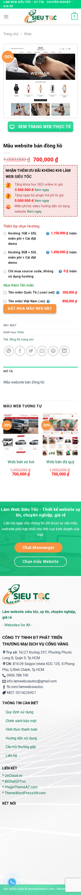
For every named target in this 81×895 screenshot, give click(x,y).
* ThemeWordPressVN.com (24, 793)
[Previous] (3, 450)
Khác (28, 34)
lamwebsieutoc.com (41, 888)
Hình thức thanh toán (21, 729)
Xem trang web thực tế (44, 126)
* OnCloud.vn (12, 775)
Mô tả (8, 371)
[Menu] (6, 16)
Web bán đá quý (60, 462)
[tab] (40, 371)
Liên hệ (11, 755)
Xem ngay (41, 190)
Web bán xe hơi (21, 462)
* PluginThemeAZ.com (19, 787)
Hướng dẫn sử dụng (21, 738)
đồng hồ (14, 339)
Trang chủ (10, 34)
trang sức (27, 339)
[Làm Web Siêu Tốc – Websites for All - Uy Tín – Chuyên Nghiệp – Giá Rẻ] (40, 16)
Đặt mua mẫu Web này (30, 308)
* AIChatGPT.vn (14, 781)
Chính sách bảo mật (21, 721)
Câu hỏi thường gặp (21, 747)
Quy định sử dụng (19, 712)
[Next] (78, 450)
